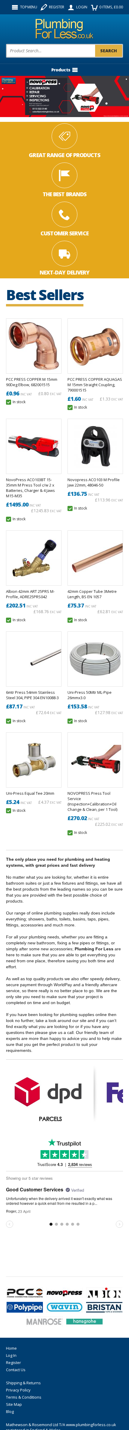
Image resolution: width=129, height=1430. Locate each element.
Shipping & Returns (23, 1382)
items (111, 7)
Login (81, 7)
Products (60, 70)
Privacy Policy (18, 1390)
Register (56, 7)
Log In (11, 1355)
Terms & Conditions (23, 1397)
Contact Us (16, 1369)
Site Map (14, 1404)
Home (11, 1348)
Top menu (28, 7)
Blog (10, 1411)
